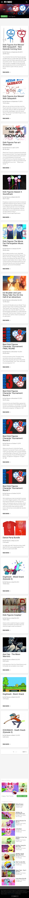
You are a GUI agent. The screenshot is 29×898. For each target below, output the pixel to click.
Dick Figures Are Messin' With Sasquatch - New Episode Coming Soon (13, 47)
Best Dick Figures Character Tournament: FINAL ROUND (13, 346)
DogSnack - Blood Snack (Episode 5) (13, 578)
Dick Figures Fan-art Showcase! (11, 143)
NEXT (24, 752)
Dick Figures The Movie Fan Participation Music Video (13, 243)
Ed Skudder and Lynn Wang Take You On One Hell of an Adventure (13, 295)
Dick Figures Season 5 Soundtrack (12, 193)
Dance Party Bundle (11, 538)
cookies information (11, 893)
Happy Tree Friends (7, 796)
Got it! (15, 896)
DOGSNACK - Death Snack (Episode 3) (14, 731)
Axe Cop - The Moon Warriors (11, 655)
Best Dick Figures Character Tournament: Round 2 (13, 438)
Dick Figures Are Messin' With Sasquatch (13, 97)
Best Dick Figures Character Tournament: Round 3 (13, 393)
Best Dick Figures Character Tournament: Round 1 (13, 488)
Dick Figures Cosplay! (12, 615)
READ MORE (6, 72)
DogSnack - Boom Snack (13, 694)
